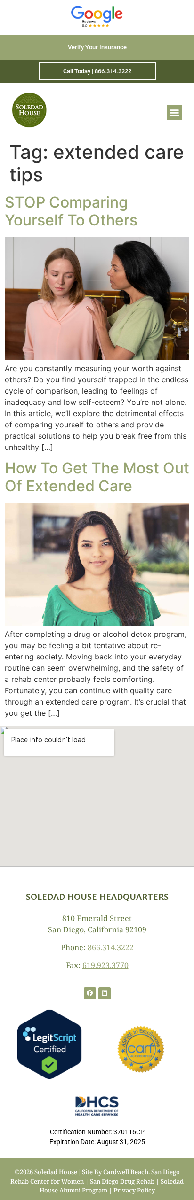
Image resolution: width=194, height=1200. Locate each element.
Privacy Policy (134, 1190)
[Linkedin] (104, 993)
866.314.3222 (111, 947)
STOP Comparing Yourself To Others (71, 211)
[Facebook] (90, 993)
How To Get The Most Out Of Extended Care (97, 477)
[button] (174, 112)
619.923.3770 (105, 965)
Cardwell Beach (125, 1172)
